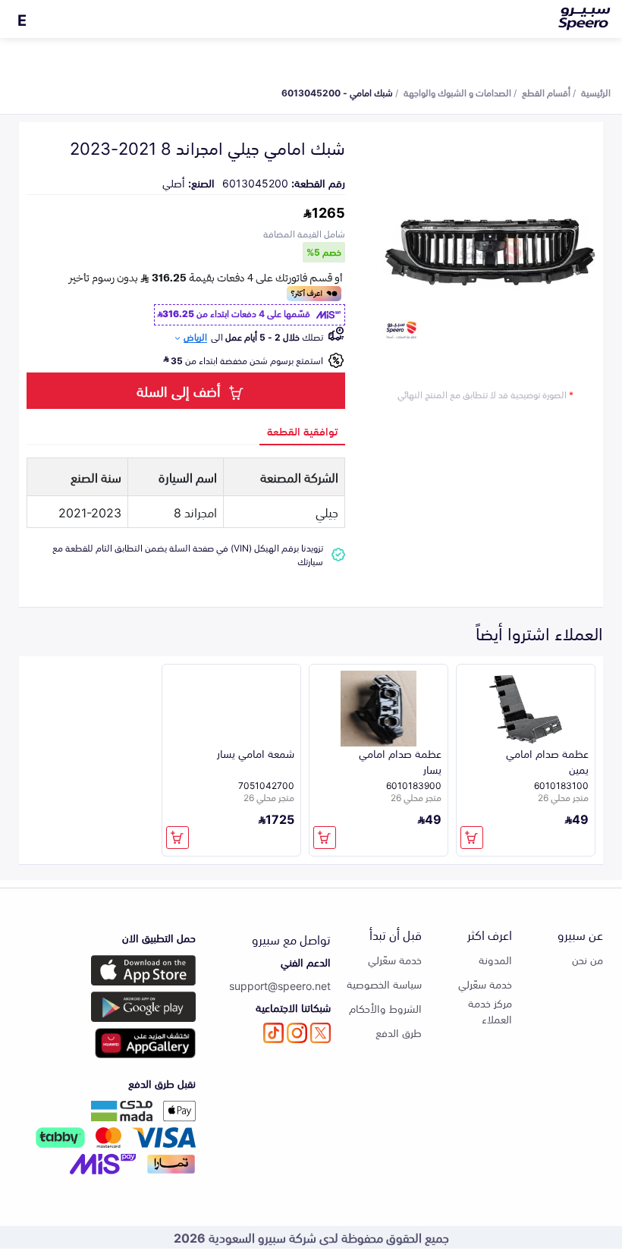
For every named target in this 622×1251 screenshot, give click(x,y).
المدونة (495, 959)
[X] (320, 1033)
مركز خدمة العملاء (490, 1010)
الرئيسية (596, 92)
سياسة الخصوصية (384, 984)
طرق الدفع (398, 1032)
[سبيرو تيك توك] (273, 1033)
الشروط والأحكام (385, 1008)
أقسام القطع (546, 92)
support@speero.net (280, 985)
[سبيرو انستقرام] (297, 1033)
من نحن (587, 959)
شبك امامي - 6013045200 (337, 92)
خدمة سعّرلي (485, 984)
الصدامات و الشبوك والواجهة (457, 92)
